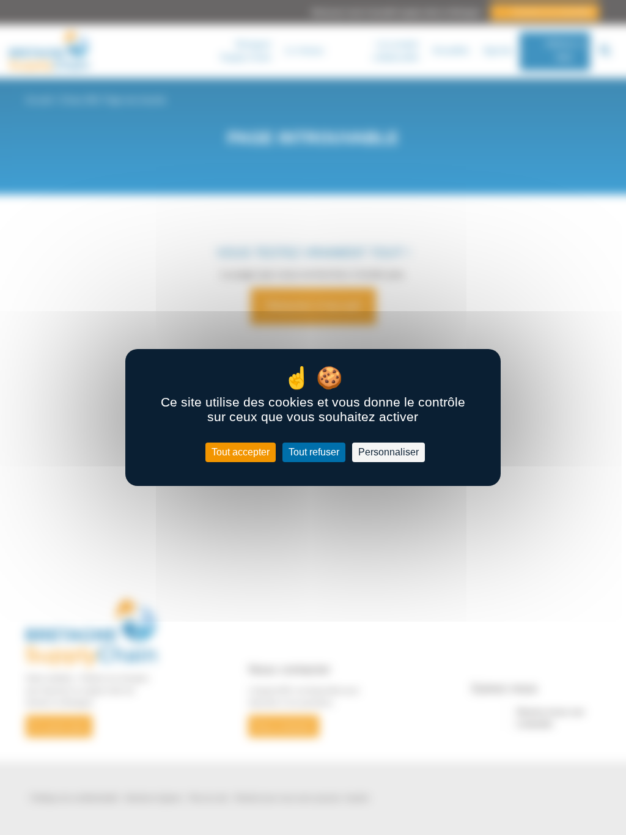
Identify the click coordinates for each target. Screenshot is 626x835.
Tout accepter (241, 452)
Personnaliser (388, 452)
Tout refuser (314, 452)
